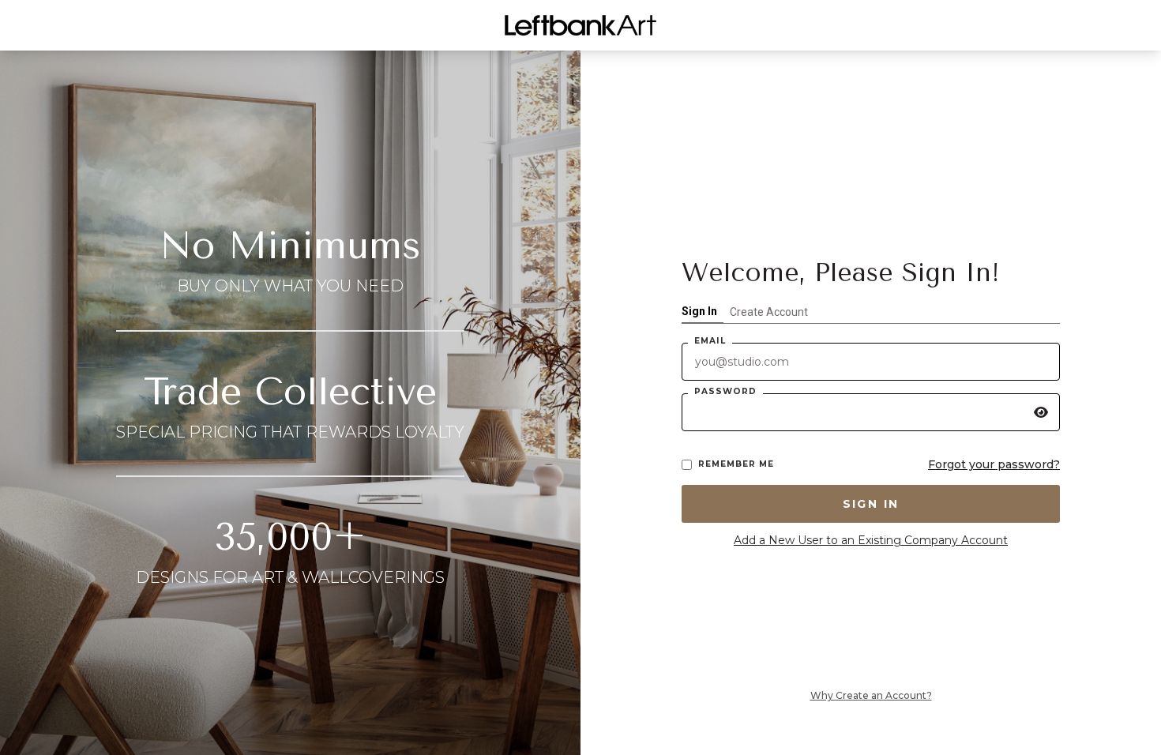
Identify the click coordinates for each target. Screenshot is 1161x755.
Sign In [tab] (699, 311)
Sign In (871, 504)
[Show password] (1041, 412)
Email (710, 341)
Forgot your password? (994, 464)
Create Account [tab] (769, 312)
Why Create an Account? (871, 695)
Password (725, 391)
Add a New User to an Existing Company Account (871, 540)
